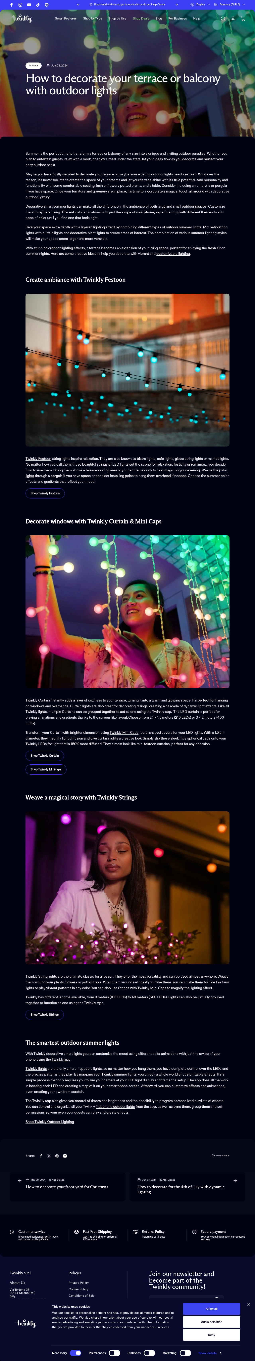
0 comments (223, 1156)
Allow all (212, 1308)
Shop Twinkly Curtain (45, 755)
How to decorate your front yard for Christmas (67, 1187)
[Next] (176, 5)
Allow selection (211, 1322)
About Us (17, 1283)
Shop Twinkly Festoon (45, 493)
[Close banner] (248, 1304)
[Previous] (78, 5)
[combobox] (200, 5)
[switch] (114, 1353)
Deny (211, 1335)
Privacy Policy (79, 1283)
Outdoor (33, 65)
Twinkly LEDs (36, 744)
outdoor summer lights (183, 227)
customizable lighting (173, 254)
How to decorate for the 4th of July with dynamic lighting (181, 1190)
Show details (207, 1353)
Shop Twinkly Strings (45, 1014)
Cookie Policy (78, 1289)
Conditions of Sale (82, 1295)
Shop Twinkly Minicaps (46, 769)
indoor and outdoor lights (115, 1107)
